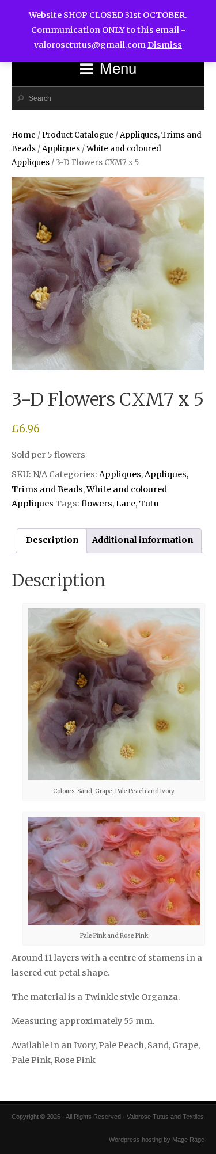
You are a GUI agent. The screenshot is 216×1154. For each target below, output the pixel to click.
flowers (96, 503)
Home (24, 135)
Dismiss (164, 45)
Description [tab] (52, 540)
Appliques (61, 149)
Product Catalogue (77, 135)
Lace (125, 503)
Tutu (149, 503)
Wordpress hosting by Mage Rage (156, 1139)
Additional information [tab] (142, 540)
